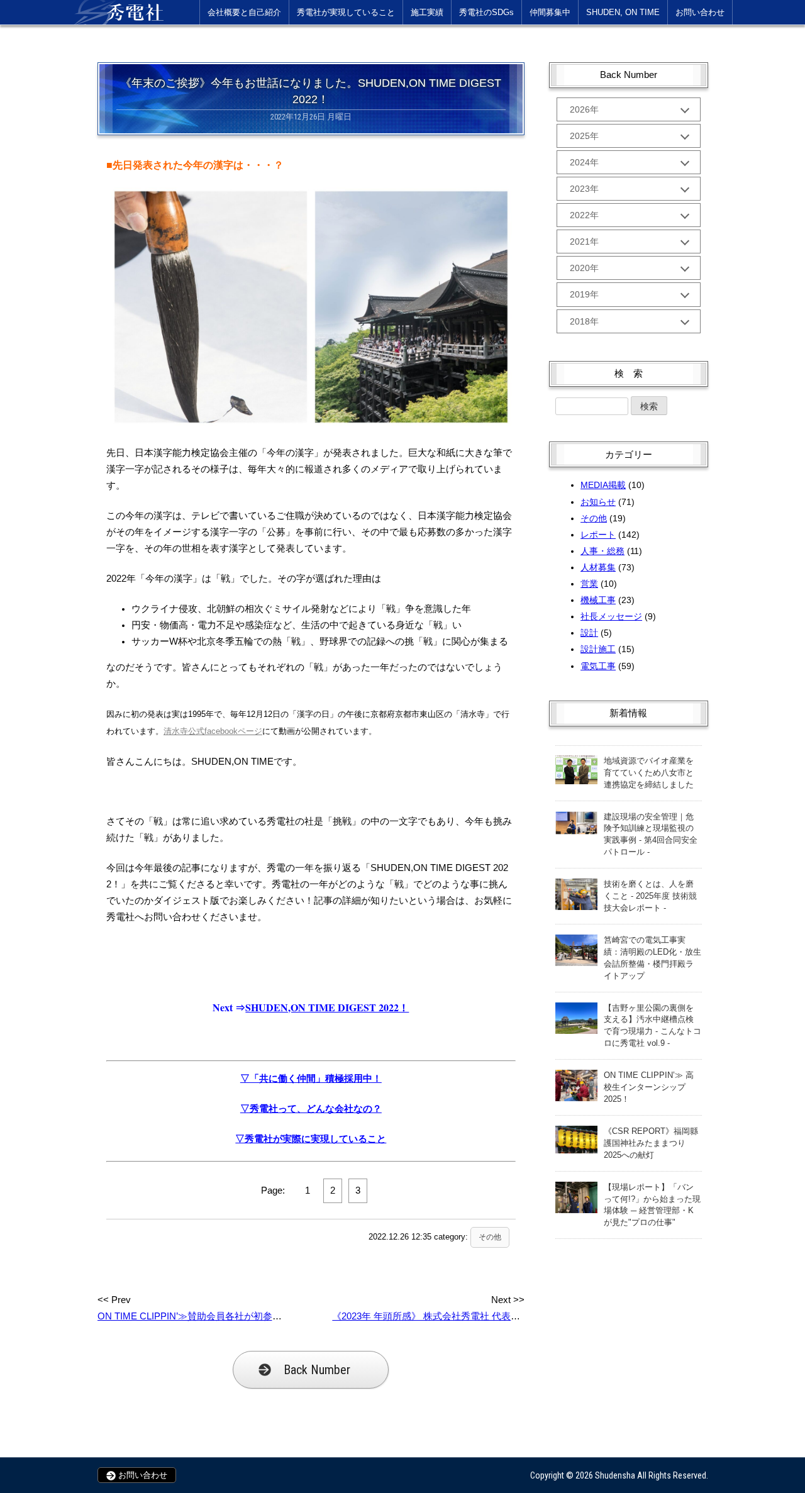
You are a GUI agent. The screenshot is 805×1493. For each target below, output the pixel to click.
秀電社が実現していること (346, 12)
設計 (589, 633)
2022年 (584, 215)
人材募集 (598, 567)
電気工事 (598, 666)
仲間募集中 (550, 12)
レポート (598, 535)
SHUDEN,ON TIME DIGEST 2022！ (327, 1007)
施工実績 (427, 12)
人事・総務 (602, 551)
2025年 (584, 136)
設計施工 (598, 649)
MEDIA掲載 (603, 485)
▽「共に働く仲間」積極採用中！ (311, 1079)
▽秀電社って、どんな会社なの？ (311, 1109)
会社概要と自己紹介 (244, 12)
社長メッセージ (611, 616)
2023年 (584, 189)
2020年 (584, 268)
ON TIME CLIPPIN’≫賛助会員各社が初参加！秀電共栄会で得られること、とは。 (269, 1316)
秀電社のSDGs (486, 12)
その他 (490, 1237)
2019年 (584, 294)
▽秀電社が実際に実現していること (310, 1139)
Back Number (317, 1369)
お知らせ (598, 502)
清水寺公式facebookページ (213, 731)
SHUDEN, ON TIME (623, 12)
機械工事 (598, 600)
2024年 (584, 162)
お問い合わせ (699, 12)
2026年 (584, 109)
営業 (589, 584)
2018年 (584, 321)
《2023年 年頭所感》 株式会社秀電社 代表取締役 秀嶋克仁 (455, 1316)
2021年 (584, 241)
